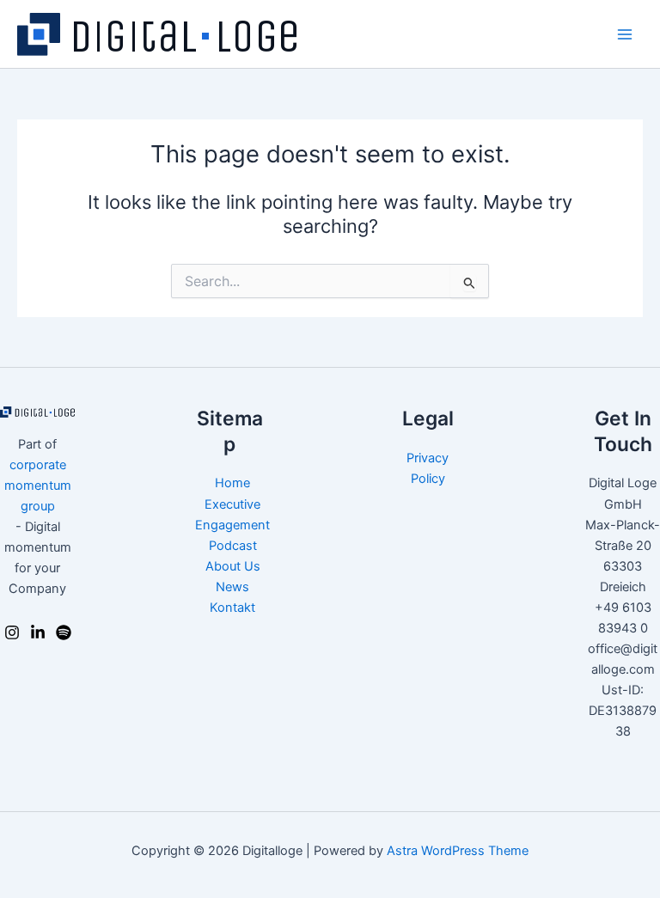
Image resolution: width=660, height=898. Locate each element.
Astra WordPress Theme (458, 850)
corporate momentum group (37, 485)
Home (232, 483)
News (232, 587)
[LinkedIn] (38, 632)
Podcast (233, 545)
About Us (232, 566)
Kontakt (232, 607)
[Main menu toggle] (625, 34)
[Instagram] (12, 632)
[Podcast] (63, 632)
